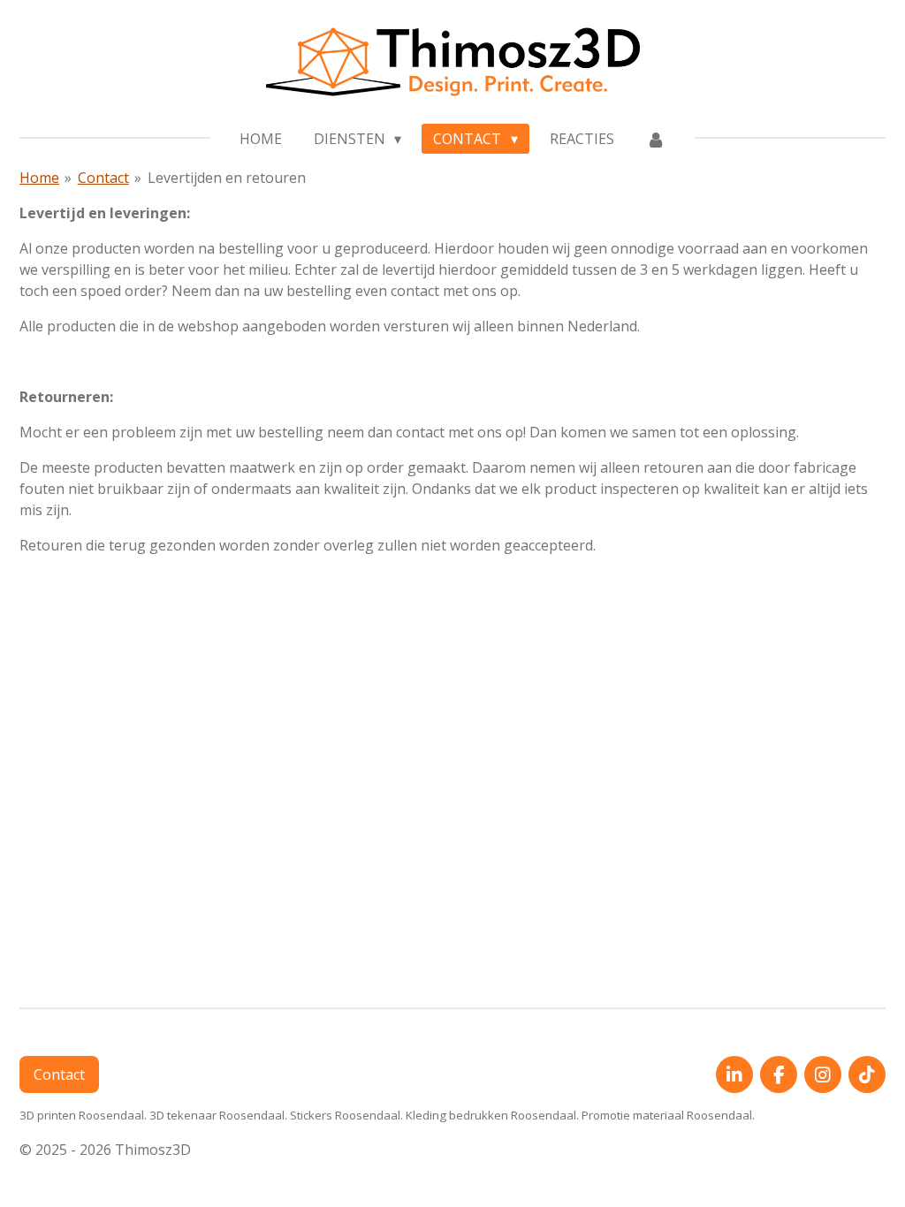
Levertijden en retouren (227, 177)
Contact (103, 177)
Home (39, 177)
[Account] (656, 139)
